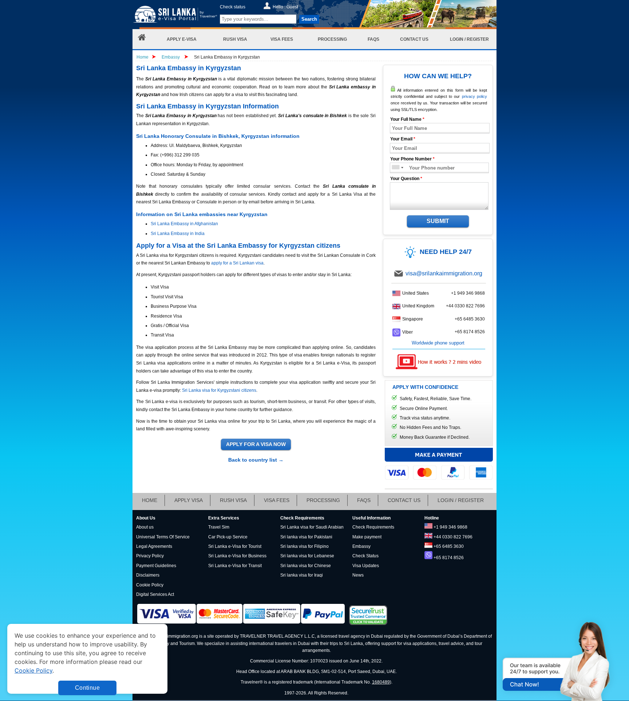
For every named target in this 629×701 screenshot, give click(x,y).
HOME (149, 500)
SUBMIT (438, 221)
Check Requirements (373, 527)
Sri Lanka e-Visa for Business (237, 555)
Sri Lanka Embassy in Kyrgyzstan (227, 57)
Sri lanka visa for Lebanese (307, 555)
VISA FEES (276, 500)
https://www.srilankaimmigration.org (174, 16)
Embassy (171, 57)
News (358, 575)
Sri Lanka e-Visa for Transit (235, 565)
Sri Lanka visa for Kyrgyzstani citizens (219, 390)
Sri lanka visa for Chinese (305, 565)
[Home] (141, 39)
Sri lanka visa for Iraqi (301, 575)
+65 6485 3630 (470, 319)
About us (145, 527)
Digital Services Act (155, 594)
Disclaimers (147, 575)
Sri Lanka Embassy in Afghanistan (184, 223)
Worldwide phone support (438, 343)
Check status (232, 6)
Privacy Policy (150, 555)
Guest (292, 6)
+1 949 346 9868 (468, 293)
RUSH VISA (233, 500)
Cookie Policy (149, 585)
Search (309, 19)
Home (143, 57)
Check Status (365, 555)
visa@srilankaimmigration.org (444, 273)
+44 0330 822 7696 (465, 305)
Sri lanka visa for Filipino (304, 546)
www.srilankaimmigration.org (169, 636)
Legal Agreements (154, 546)
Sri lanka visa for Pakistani (306, 536)
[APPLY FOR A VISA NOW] (256, 444)
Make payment (366, 536)
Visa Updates (365, 565)
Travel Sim (218, 527)
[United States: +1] (395, 168)
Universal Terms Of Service (163, 536)
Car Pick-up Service (228, 536)
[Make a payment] (439, 463)
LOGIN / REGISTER (461, 500)
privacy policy (474, 96)
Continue (87, 688)
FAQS (364, 500)
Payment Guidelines (156, 565)
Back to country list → (256, 460)
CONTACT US (404, 500)
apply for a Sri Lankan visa (237, 263)
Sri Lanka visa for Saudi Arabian (312, 527)
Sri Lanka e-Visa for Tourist (234, 546)
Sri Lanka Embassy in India (178, 233)
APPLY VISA (188, 500)
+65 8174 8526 (470, 331)
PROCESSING (323, 500)
